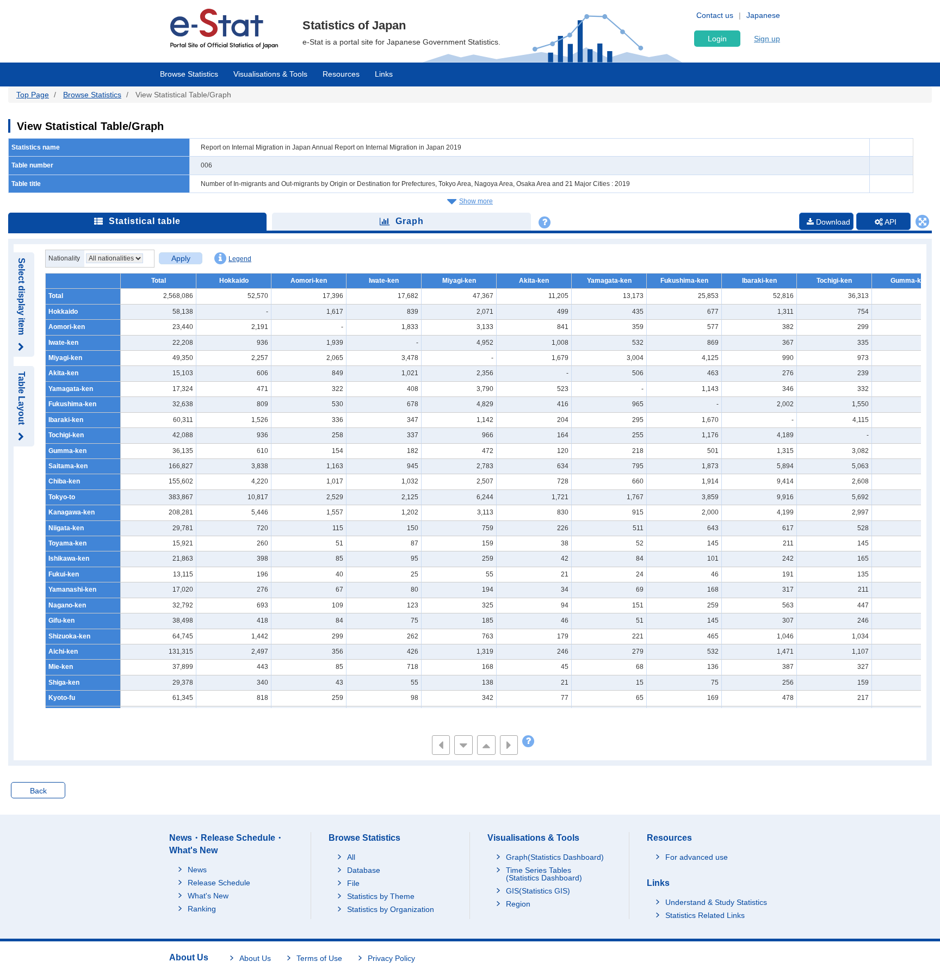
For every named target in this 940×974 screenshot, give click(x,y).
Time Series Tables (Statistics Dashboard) (544, 874)
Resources (341, 74)
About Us (255, 958)
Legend (239, 259)
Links (384, 74)
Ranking (202, 909)
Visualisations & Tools (270, 74)
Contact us (714, 15)
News (197, 869)
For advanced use (696, 857)
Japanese (763, 15)
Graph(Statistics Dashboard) (555, 857)
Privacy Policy (391, 958)
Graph (409, 221)
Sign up (767, 38)
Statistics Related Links (705, 915)
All (351, 857)
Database (363, 870)
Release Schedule (219, 882)
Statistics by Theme (381, 896)
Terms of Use (319, 958)
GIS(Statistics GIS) (538, 891)
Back (38, 790)
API (889, 222)
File (353, 883)
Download (832, 222)
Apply (180, 258)
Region (518, 904)
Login (717, 38)
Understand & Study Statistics (716, 902)
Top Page (32, 94)
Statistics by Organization (390, 909)
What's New (208, 895)
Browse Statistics (189, 74)
